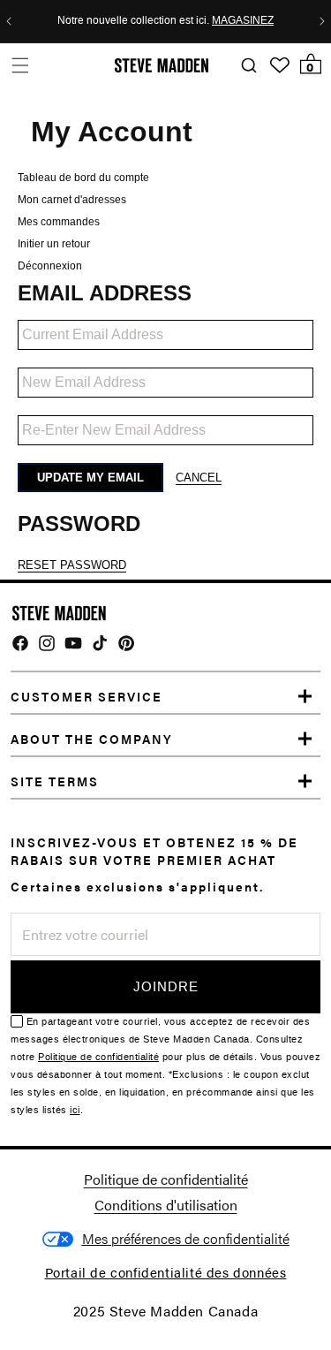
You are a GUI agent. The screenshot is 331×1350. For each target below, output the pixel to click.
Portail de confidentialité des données (166, 1272)
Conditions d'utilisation (165, 1205)
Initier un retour (54, 244)
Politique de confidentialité (98, 1057)
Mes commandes (59, 222)
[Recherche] (248, 65)
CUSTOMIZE (186, 1239)
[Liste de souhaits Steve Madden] (280, 65)
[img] (20, 643)
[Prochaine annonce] (322, 21)
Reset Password (72, 565)
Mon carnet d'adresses (72, 199)
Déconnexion (50, 266)
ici (75, 1110)
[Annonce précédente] (9, 21)
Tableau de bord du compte (83, 177)
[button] (19, 64)
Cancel (199, 477)
